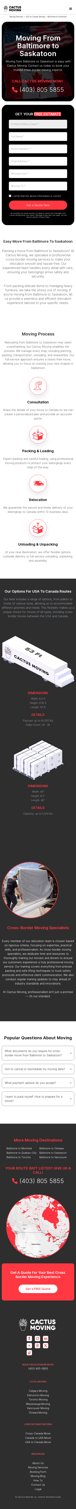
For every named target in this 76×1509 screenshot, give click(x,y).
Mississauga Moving (38, 1404)
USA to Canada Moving (35, 17)
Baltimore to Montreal (19, 1148)
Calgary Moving (38, 1390)
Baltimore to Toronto (19, 1157)
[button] (70, 9)
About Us (38, 1463)
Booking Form (38, 1471)
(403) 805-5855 (38, 1368)
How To (38, 1480)
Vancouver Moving (38, 1408)
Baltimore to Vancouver (53, 1157)
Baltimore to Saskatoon (57, 17)
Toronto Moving (38, 1399)
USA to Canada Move (38, 1442)
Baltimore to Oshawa (51, 1148)
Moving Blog (38, 1476)
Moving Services (16, 17)
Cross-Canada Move (38, 1433)
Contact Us (38, 1484)
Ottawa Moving (38, 1412)
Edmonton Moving (38, 1395)
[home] (13, 8)
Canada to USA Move (38, 1438)
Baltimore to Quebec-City (22, 1152)
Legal (38, 1489)
